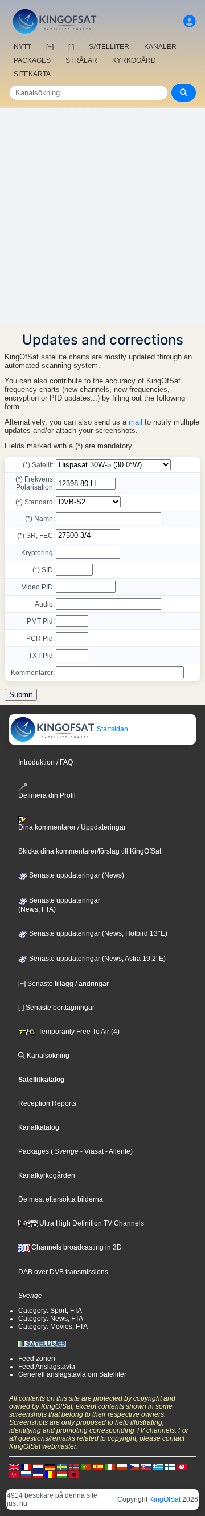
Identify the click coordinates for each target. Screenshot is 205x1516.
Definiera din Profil (47, 795)
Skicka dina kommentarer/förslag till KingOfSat (89, 851)
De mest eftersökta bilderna (60, 1199)
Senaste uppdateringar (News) (75, 875)
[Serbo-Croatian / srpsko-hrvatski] (38, 1474)
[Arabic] (182, 1466)
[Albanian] (74, 1474)
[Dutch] (38, 1466)
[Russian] (26, 1474)
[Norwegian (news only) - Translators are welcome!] (74, 1466)
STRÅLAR (81, 60)
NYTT (22, 47)
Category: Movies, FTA (53, 1327)
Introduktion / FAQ (45, 762)
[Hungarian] (62, 1474)
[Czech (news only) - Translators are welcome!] (134, 1466)
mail (135, 422)
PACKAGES (32, 60)
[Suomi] (170, 1466)
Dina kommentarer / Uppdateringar (72, 827)
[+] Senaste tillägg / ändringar (63, 984)
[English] (14, 1466)
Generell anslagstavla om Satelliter (72, 1374)
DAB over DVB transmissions (63, 1272)
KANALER (160, 47)
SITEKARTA (32, 74)
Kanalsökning (47, 1056)
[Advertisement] (102, 216)
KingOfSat (165, 1499)
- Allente (117, 1151)
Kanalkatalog (38, 1127)
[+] (50, 47)
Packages (33, 1151)
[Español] (98, 1466)
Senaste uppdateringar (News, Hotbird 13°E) (97, 933)
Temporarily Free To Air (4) (78, 1032)
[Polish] (122, 1466)
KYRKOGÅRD (134, 60)
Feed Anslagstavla (46, 1367)
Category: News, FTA (50, 1319)
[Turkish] (14, 1474)
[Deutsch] (50, 1466)
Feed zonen (36, 1359)
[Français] (26, 1466)
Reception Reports (47, 1103)
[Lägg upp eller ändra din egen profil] (189, 21)
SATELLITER (109, 47)
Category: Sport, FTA (50, 1311)
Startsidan (111, 729)
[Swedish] (62, 1466)
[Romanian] (50, 1474)
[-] (71, 47)
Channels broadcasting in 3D (76, 1247)
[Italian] (110, 1466)
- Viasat (91, 1151)
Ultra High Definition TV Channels (91, 1223)
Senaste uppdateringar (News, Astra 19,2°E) (96, 959)
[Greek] (158, 1466)
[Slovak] (146, 1466)
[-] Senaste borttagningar (56, 1008)
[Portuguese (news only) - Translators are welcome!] (86, 1466)
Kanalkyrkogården (46, 1175)
